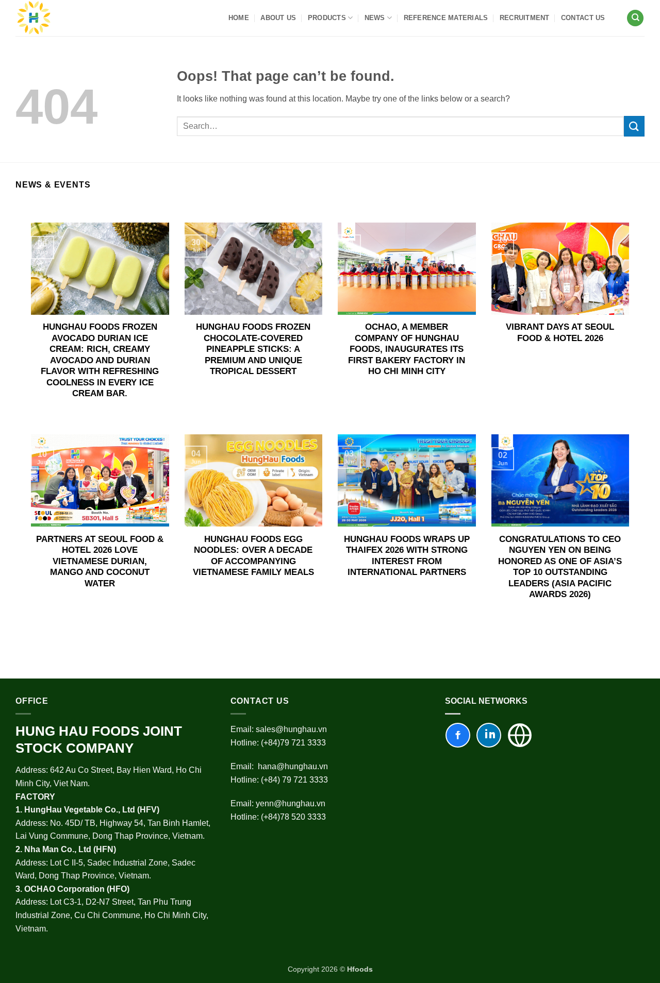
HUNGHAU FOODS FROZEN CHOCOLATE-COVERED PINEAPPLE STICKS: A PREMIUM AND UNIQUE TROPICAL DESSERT (253, 349)
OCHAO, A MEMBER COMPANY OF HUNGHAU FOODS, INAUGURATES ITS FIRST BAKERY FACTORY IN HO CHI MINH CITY (406, 349)
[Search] (635, 18)
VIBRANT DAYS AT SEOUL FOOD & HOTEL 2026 (560, 332)
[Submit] (634, 126)
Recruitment (525, 18)
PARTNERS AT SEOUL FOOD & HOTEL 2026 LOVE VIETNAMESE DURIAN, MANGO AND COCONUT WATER (99, 561)
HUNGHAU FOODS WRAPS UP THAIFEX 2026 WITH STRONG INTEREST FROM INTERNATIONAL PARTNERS (407, 556)
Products (327, 18)
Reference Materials (446, 18)
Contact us (583, 18)
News (375, 18)
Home (238, 18)
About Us (278, 18)
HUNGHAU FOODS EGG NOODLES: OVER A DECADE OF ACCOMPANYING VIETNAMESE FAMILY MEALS (253, 556)
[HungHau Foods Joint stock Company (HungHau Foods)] (34, 18)
